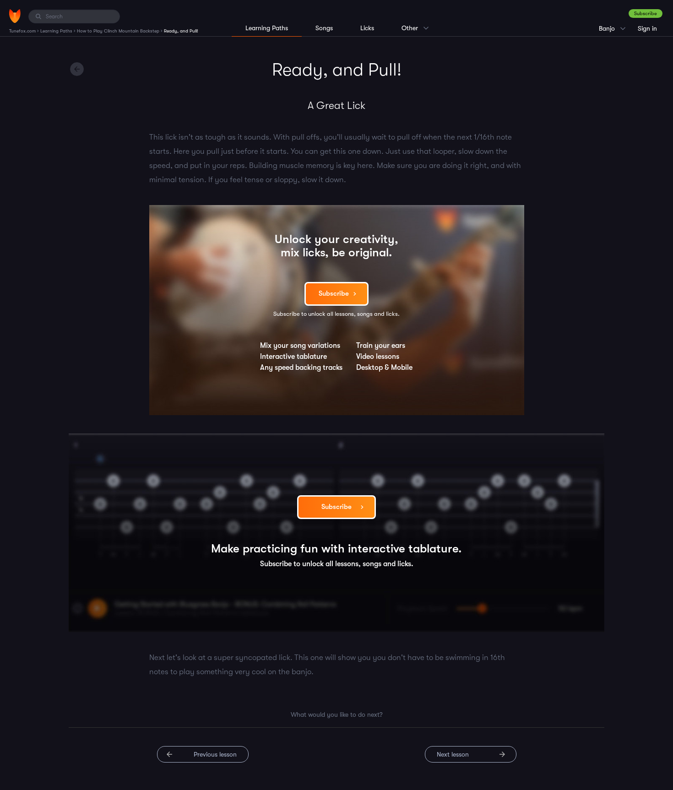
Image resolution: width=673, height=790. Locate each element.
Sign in (647, 28)
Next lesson (453, 754)
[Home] (15, 16)
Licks (367, 28)
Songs (324, 28)
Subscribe (645, 13)
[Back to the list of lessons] (77, 69)
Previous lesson (215, 754)
